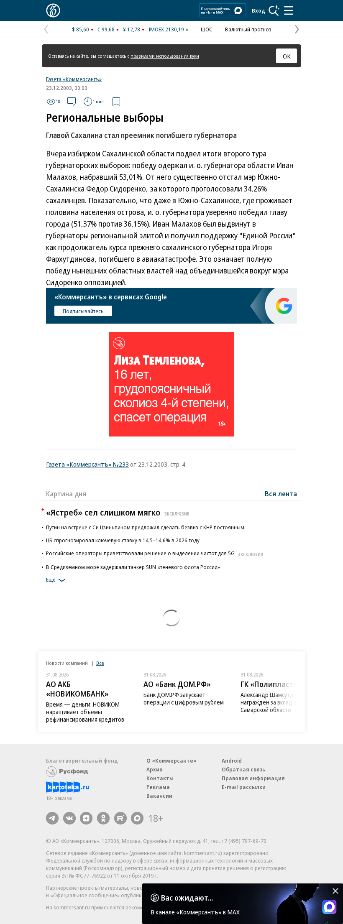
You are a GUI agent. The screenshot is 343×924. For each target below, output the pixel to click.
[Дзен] (86, 818)
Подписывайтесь (83, 311)
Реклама (158, 787)
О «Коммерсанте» (171, 760)
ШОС (206, 29)
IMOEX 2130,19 (166, 29)
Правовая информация (253, 778)
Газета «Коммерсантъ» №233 (87, 464)
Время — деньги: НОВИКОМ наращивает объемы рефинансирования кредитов (85, 711)
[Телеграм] (52, 818)
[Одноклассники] (103, 818)
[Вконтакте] (69, 818)
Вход (258, 10)
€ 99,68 (106, 29)
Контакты (160, 778)
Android (232, 760)
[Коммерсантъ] (53, 10)
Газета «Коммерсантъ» (74, 79)
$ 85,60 (80, 29)
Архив (154, 769)
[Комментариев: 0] (72, 101)
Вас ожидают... (187, 898)
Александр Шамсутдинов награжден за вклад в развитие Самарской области (282, 702)
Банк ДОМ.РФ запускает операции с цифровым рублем (183, 698)
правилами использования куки (165, 56)
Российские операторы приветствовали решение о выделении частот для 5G (154, 553)
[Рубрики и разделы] (288, 10)
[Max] (137, 818)
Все (100, 663)
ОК (287, 56)
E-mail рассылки (244, 787)
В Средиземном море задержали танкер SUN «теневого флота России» (133, 567)
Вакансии (159, 795)
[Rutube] (120, 818)
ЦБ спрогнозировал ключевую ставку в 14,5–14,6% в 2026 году (123, 540)
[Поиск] (274, 10)
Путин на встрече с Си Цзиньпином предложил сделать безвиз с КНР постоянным (145, 527)
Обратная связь (243, 769)
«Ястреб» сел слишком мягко (117, 512)
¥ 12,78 (131, 29)
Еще (51, 579)
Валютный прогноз (248, 29)
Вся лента (281, 493)
